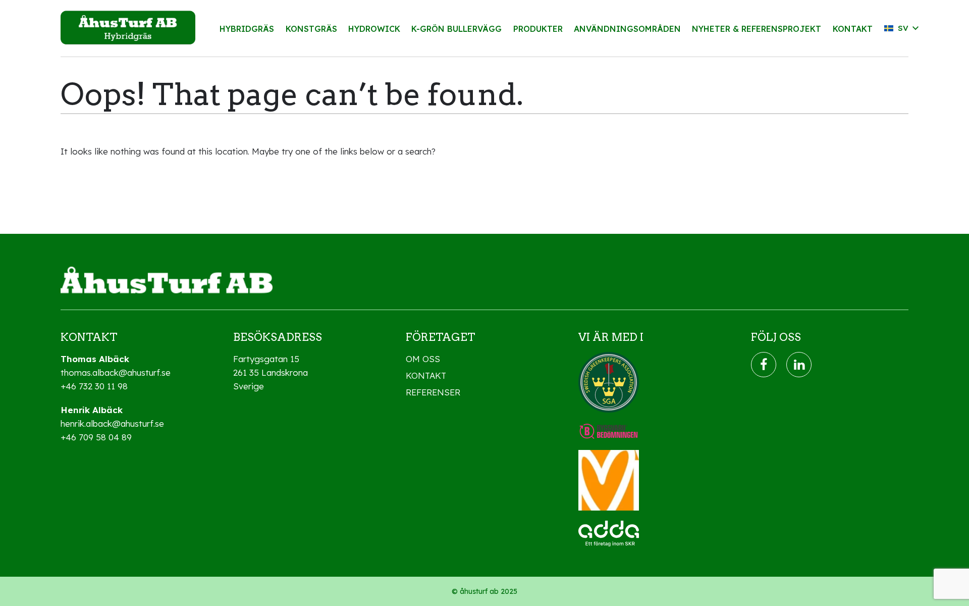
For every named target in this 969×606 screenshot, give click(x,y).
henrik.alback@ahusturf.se (112, 423)
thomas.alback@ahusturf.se (116, 372)
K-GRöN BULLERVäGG (456, 29)
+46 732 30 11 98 (94, 386)
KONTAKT (853, 29)
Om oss (423, 359)
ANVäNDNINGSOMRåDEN (627, 29)
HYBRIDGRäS (247, 29)
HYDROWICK (374, 29)
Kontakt (426, 375)
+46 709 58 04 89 (96, 437)
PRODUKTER (538, 29)
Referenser (433, 392)
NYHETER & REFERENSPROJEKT (756, 29)
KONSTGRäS (311, 29)
